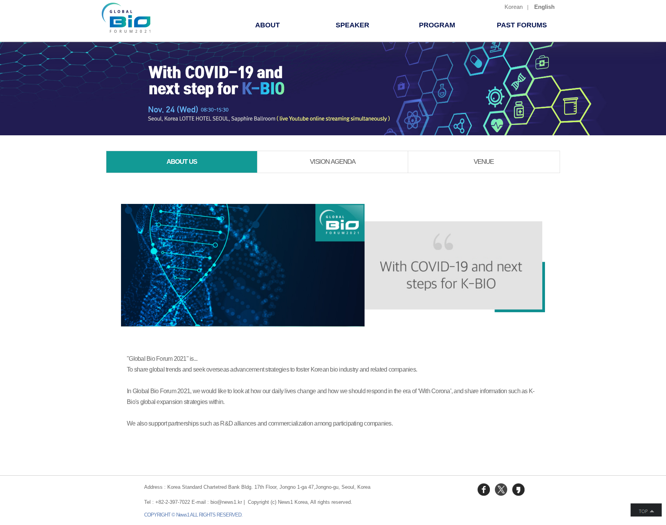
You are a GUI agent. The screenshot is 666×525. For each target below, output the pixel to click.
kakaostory (521, 495)
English (544, 7)
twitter (500, 495)
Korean (514, 7)
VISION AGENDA (332, 161)
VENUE (484, 161)
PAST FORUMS (522, 25)
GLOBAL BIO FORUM (126, 21)
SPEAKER (352, 25)
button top (646, 510)
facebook (486, 495)
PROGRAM (437, 25)
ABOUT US (181, 161)
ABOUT (267, 25)
